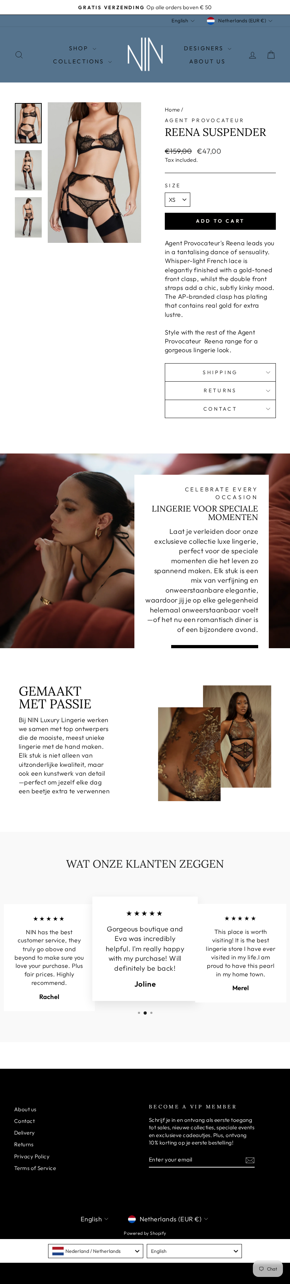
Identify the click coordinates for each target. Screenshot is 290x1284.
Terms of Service (35, 1168)
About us (25, 1109)
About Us (207, 61)
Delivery (24, 1132)
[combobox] (95, 1251)
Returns (220, 390)
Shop (80, 48)
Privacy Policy (32, 1156)
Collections (79, 61)
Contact (220, 409)
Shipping (220, 372)
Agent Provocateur (204, 120)
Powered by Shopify (145, 1233)
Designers (205, 48)
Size (173, 185)
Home (172, 109)
